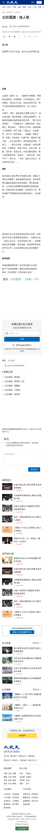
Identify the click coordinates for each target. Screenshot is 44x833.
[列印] (25, 37)
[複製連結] (20, 37)
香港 (39, 7)
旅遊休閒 (26, 804)
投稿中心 (15, 760)
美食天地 (34, 801)
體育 (5, 784)
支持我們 (22, 735)
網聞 (14, 784)
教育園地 (7, 804)
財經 (10, 780)
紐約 (21, 773)
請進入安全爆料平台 (22, 632)
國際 (24, 7)
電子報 (6, 756)
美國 (19, 7)
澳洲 (21, 784)
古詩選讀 (11, 361)
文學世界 (15, 797)
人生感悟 (7, 797)
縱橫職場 (26, 801)
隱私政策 (7, 760)
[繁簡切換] (35, 37)
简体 (32, 2)
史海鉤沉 (7, 801)
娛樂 (14, 780)
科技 (5, 780)
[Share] (15, 490)
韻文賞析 (10, 12)
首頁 (4, 7)
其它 (28, 784)
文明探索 (15, 794)
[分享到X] (14, 37)
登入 (39, 2)
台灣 (34, 7)
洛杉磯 (22, 777)
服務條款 (31, 756)
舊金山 (28, 773)
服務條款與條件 (32, 349)
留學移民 (34, 794)
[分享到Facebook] (4, 37)
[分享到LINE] (9, 37)
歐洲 (28, 780)
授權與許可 (22, 756)
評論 (29, 7)
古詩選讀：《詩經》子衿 (25, 279)
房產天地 (26, 794)
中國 (14, 7)
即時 (9, 7)
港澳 (14, 777)
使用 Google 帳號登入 (24, 345)
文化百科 (7, 794)
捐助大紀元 (32, 760)
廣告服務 (23, 760)
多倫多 (28, 777)
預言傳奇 (15, 804)
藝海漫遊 (7, 807)
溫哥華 (22, 780)
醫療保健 (26, 797)
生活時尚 (34, 797)
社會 (10, 784)
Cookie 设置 (22, 828)
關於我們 (13, 756)
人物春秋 (15, 801)
